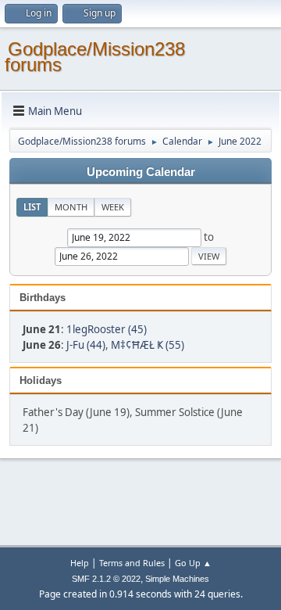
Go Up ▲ (193, 563)
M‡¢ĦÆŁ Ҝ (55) (147, 345)
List (32, 207)
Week (112, 207)
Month (71, 207)
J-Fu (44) (85, 345)
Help (79, 563)
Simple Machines (177, 578)
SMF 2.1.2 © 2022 (106, 578)
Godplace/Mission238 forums (95, 56)
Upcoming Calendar (141, 172)
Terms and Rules (132, 563)
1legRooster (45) (106, 329)
